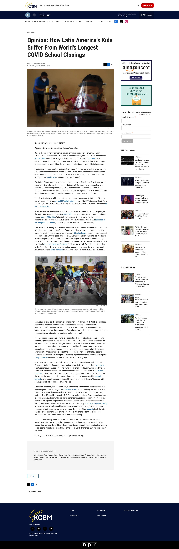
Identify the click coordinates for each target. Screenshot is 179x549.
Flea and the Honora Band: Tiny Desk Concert (142, 216)
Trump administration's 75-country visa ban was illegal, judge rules (142, 302)
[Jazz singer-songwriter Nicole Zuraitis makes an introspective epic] (127, 199)
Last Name (127, 132)
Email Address (129, 116)
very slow (100, 365)
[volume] (34, 15)
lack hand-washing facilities (55, 244)
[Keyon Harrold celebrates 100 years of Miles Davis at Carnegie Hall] (127, 248)
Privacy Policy (101, 515)
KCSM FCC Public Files (131, 511)
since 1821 (67, 214)
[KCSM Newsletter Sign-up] (136, 95)
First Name (126, 125)
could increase (57, 250)
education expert (70, 389)
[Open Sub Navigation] (49, 21)
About (79, 21)
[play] (28, 15)
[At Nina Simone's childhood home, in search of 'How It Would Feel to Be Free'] (127, 230)
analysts (90, 409)
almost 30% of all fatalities (66, 201)
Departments (101, 511)
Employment (74, 515)
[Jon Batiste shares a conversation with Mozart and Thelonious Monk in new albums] (127, 160)
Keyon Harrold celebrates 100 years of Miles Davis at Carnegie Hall (141, 251)
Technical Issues (105, 21)
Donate (148, 5)
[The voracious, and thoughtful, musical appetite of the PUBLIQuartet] (127, 181)
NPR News (31, 32)
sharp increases (41, 357)
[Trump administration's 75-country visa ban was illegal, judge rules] (127, 298)
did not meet (90, 158)
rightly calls (51, 177)
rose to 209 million (48, 217)
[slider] (37, 15)
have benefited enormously (96, 403)
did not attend (40, 158)
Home (27, 21)
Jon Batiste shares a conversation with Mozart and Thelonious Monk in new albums (142, 164)
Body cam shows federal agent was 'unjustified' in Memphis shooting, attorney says (142, 281)
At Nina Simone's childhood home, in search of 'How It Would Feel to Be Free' (142, 231)
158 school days (79, 233)
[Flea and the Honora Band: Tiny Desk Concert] (127, 214)
